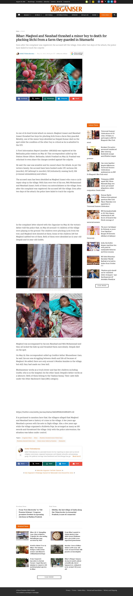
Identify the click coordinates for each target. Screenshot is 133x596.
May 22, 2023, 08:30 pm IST (46, 54)
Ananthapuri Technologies (32, 593)
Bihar (65, 54)
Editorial (49, 15)
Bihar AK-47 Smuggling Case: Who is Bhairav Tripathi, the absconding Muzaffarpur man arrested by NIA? (38, 536)
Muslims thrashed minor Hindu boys (51, 438)
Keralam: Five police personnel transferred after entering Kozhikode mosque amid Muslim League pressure (102, 153)
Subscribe (105, 15)
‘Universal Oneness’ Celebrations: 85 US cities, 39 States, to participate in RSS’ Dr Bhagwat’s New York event (101, 137)
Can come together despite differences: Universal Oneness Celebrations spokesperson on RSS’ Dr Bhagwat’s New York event (101, 169)
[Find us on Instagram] (115, 2)
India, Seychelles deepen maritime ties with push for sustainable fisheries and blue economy (108, 247)
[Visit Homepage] (66, 8)
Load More (49, 577)
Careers (53, 2)
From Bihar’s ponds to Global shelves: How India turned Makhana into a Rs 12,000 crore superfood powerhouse (73, 536)
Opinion (75, 15)
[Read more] (77, 456)
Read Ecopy (31, 2)
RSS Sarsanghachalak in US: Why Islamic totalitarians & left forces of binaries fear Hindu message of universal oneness (101, 217)
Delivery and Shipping (110, 591)
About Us (59, 2)
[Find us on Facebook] (99, 2)
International (62, 15)
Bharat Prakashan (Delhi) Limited (26, 590)
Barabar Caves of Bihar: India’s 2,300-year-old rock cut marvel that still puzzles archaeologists (73, 549)
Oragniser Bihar (27, 438)
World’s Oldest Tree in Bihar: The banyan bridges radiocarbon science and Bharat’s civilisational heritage (38, 550)
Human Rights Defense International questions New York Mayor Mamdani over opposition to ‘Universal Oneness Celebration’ (102, 201)
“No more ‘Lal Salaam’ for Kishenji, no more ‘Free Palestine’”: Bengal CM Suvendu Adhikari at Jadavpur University (101, 233)
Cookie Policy (81, 591)
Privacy (68, 591)
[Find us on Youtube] (102, 2)
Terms (74, 591)
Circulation (39, 2)
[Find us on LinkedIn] (108, 2)
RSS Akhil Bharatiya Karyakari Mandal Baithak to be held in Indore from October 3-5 (108, 261)
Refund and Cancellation (94, 591)
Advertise (46, 2)
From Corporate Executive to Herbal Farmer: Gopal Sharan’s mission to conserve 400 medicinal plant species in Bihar (38, 564)
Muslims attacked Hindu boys (26, 441)
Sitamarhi (62, 441)
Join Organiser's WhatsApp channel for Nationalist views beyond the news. (49, 473)
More (94, 15)
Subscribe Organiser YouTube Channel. (49, 471)
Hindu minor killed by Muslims (46, 441)
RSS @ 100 (84, 15)
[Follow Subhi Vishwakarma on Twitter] (20, 455)
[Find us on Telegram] (111, 2)
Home (17, 31)
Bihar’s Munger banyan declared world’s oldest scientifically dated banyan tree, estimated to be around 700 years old (73, 564)
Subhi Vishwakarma (27, 54)
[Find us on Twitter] (105, 2)
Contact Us (66, 2)
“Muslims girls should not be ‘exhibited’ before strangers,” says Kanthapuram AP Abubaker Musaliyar (109, 275)
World (37, 15)
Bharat (27, 15)
